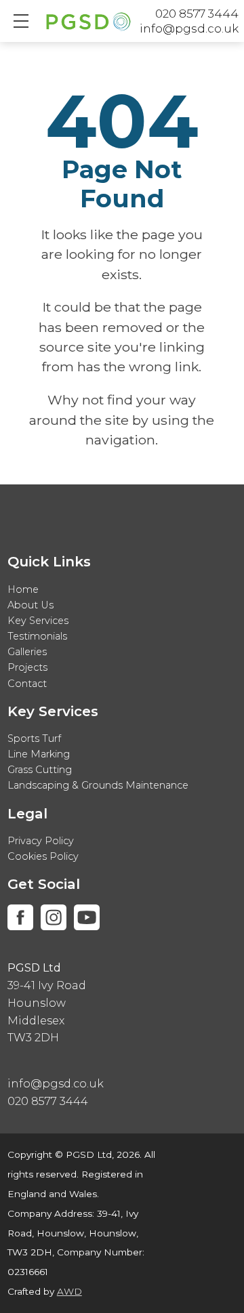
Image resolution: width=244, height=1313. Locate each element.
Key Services (37, 620)
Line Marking (38, 754)
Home (23, 589)
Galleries (27, 652)
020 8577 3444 (197, 13)
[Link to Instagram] (53, 917)
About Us (30, 605)
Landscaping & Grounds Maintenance (97, 785)
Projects (27, 667)
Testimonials (37, 636)
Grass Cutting (39, 770)
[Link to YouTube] (87, 917)
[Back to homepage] (88, 24)
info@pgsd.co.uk (189, 28)
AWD (69, 1291)
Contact (27, 684)
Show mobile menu (21, 21)
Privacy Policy (40, 841)
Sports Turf (34, 738)
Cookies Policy (43, 856)
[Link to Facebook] (20, 917)
